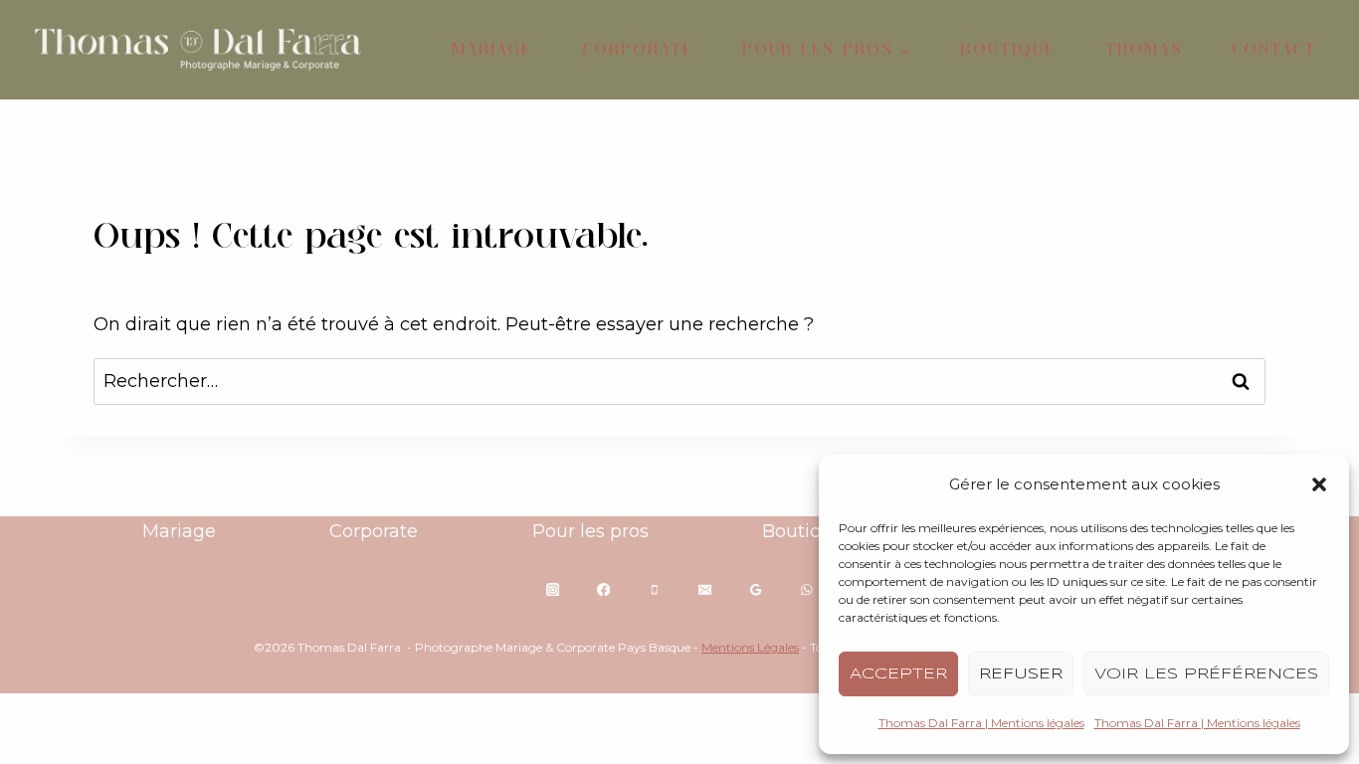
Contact (1274, 50)
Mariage (492, 50)
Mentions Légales (750, 647)
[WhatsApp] (806, 589)
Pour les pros (590, 531)
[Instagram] (552, 589)
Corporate (637, 50)
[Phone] (654, 589)
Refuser (1021, 674)
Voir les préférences (1206, 674)
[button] (1319, 484)
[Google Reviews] (755, 589)
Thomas (1144, 50)
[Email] (704, 589)
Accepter (898, 674)
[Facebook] (603, 589)
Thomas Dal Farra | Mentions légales (981, 722)
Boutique (1008, 50)
